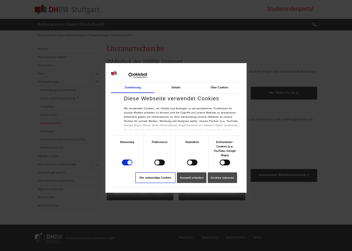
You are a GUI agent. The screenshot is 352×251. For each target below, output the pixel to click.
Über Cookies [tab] (219, 87)
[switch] (159, 162)
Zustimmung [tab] (132, 87)
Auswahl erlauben (191, 177)
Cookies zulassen (222, 177)
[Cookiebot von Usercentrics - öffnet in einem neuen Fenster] (131, 75)
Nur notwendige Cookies (155, 177)
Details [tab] (176, 87)
